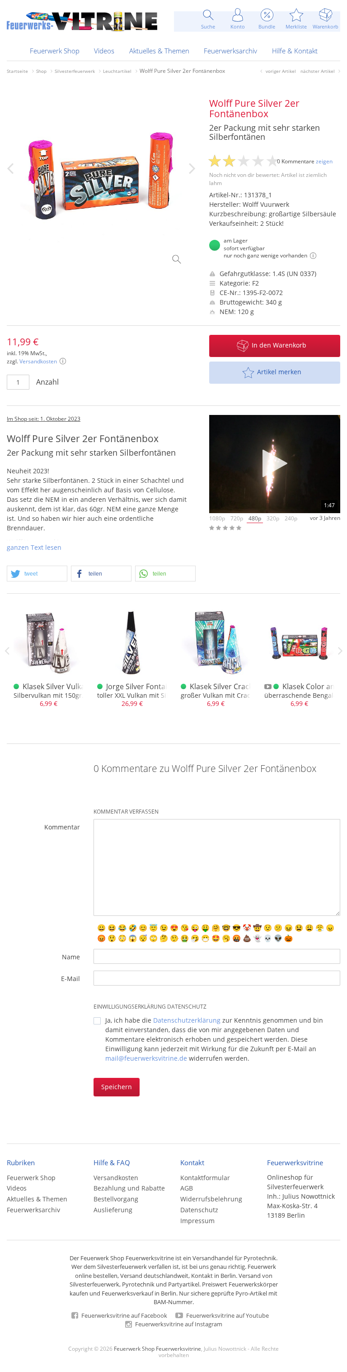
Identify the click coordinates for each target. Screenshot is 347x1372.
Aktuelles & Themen (159, 50)
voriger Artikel (281, 71)
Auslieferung (113, 1209)
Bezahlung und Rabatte (129, 1188)
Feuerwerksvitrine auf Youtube (227, 1315)
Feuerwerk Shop (55, 50)
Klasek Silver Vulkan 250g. (66, 686)
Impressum (197, 1220)
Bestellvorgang (116, 1199)
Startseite (17, 71)
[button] (37, 574)
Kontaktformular (205, 1177)
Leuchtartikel (117, 71)
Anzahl (47, 382)
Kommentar (62, 827)
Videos (104, 50)
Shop (41, 71)
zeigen (324, 161)
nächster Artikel (317, 71)
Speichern (116, 1086)
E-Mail (70, 978)
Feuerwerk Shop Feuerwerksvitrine (157, 1348)
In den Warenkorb (279, 345)
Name (71, 957)
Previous (7, 650)
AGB (186, 1188)
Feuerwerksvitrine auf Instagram (178, 1324)
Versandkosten (38, 361)
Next (340, 650)
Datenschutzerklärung (186, 1020)
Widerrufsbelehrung (211, 1199)
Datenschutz (199, 1209)
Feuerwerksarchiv (230, 50)
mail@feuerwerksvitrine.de (146, 1058)
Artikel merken (279, 371)
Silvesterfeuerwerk (75, 71)
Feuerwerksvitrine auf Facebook (123, 1315)
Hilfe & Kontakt (295, 50)
